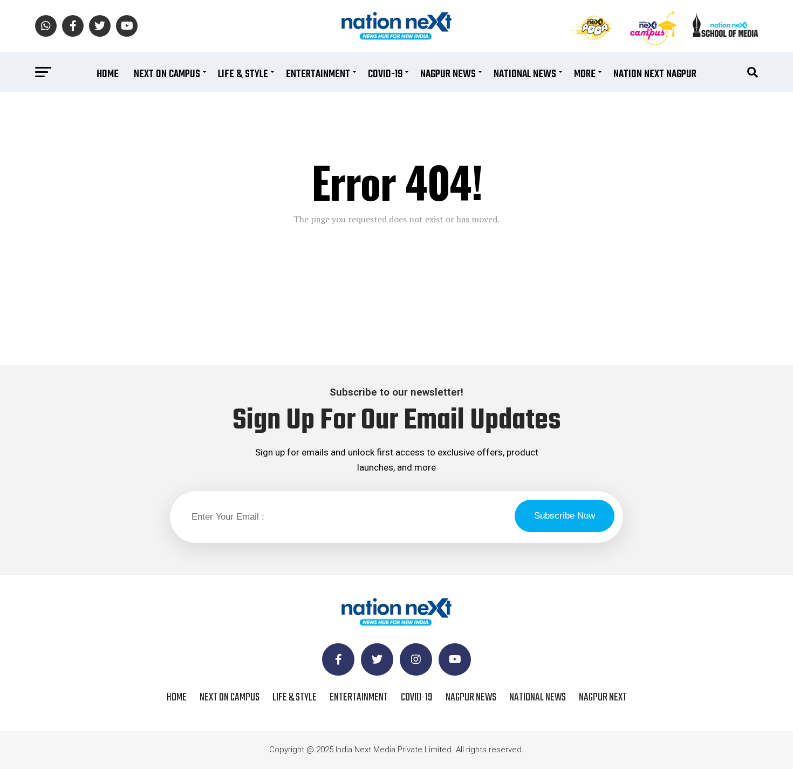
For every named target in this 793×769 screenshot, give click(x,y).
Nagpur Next (603, 697)
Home (108, 74)
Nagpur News (448, 74)
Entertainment (318, 74)
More (585, 74)
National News (525, 74)
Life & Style (243, 74)
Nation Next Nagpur (654, 74)
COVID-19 (385, 74)
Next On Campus (167, 74)
